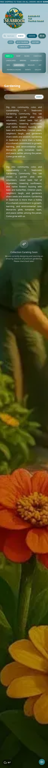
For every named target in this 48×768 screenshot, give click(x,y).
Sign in (32, 36)
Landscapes (11, 61)
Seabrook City (36, 61)
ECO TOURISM (22, 42)
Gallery (38, 70)
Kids (8, 65)
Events (28, 70)
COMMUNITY (24, 47)
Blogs (26, 56)
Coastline (38, 56)
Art (40, 65)
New (8, 56)
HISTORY (35, 42)
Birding (23, 61)
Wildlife (31, 65)
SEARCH (21, 36)
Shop (18, 56)
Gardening (19, 65)
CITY (11, 42)
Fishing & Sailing (14, 70)
